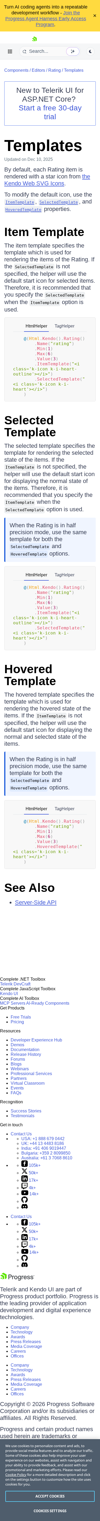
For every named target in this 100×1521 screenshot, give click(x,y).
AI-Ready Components (47, 1003)
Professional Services (31, 1073)
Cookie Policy (15, 1474)
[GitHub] (24, 1201)
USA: (43, 1138)
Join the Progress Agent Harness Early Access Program (45, 18)
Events (17, 1088)
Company (20, 1327)
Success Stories (26, 1111)
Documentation (25, 1049)
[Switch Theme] (90, 51)
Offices (17, 1356)
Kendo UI (9, 993)
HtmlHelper (36, 326)
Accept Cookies (50, 1496)
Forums (18, 1059)
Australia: (46, 1158)
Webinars (20, 1069)
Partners (19, 1078)
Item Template (44, 232)
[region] (50, 1480)
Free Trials (21, 1017)
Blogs (16, 1064)
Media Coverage (26, 1346)
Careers (18, 1351)
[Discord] (24, 1207)
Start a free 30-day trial (50, 112)
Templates (73, 70)
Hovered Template (30, 675)
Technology (22, 1332)
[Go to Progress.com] (17, 1279)
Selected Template (30, 426)
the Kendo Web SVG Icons (47, 180)
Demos (17, 1045)
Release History (26, 1054)
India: (43, 1148)
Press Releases (26, 1341)
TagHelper (64, 326)
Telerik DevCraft (15, 984)
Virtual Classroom (28, 1083)
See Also (29, 888)
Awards (18, 1337)
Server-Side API (36, 902)
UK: (42, 1143)
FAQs (16, 1093)
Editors (38, 70)
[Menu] (10, 51)
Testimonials (22, 1115)
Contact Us (21, 1134)
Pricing (17, 1022)
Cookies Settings (50, 1510)
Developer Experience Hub (36, 1040)
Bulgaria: (45, 1153)
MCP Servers (12, 1003)
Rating (54, 70)
